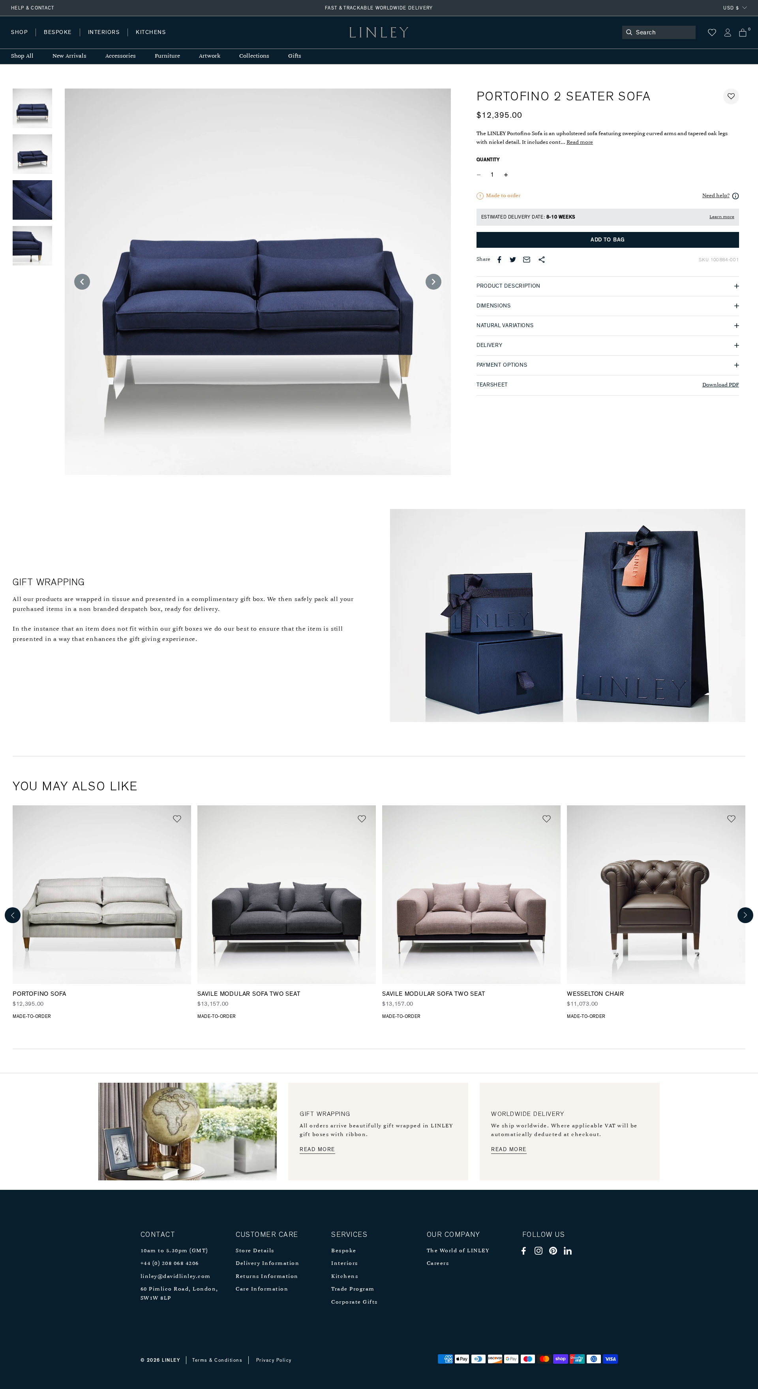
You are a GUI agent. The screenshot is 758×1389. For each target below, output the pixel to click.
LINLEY (171, 1360)
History (104, 40)
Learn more (721, 217)
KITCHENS (151, 32)
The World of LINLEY (458, 1251)
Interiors (344, 1263)
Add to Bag (608, 240)
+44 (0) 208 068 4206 (170, 1263)
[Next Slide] (433, 282)
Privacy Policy (274, 1360)
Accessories (120, 56)
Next (745, 915)
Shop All (22, 56)
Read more (580, 142)
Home (19, 40)
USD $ (731, 8)
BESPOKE (58, 32)
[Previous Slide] (82, 282)
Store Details (255, 1251)
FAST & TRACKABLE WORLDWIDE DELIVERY (379, 8)
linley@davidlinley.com (176, 1277)
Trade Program (353, 1289)
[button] (731, 96)
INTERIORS (104, 32)
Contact (186, 40)
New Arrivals (69, 56)
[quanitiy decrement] (480, 175)
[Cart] (743, 32)
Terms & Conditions (217, 1360)
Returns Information (267, 1277)
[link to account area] (727, 32)
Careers (438, 1263)
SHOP (19, 32)
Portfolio (145, 40)
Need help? (716, 196)
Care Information (262, 1289)
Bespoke (343, 1251)
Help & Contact (32, 8)
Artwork (209, 56)
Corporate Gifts (354, 1302)
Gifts (294, 56)
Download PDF (720, 385)
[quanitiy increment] (506, 175)
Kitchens (344, 1277)
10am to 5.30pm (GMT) (174, 1251)
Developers (60, 40)
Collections (254, 56)
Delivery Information (267, 1263)
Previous (13, 915)
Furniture (167, 56)
